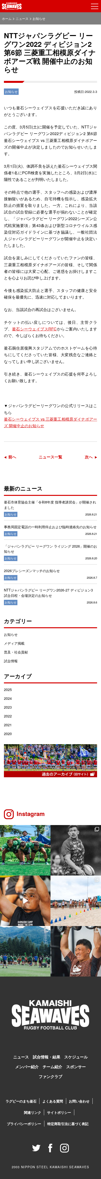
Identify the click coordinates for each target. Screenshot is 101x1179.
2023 (8, 707)
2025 (8, 689)
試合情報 (11, 660)
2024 (8, 698)
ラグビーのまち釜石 (21, 1101)
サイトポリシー (59, 1112)
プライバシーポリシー (24, 1123)
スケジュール (76, 1057)
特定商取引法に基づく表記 (67, 1123)
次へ (89, 457)
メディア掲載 (14, 643)
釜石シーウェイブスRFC (34, 329)
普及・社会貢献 (16, 651)
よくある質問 (52, 1101)
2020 (8, 733)
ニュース (21, 1057)
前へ (12, 457)
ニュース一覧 (50, 457)
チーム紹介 (52, 1066)
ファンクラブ (50, 1076)
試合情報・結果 (46, 1057)
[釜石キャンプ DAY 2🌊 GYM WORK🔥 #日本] (75, 951)
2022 (8, 715)
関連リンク (32, 1112)
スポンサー (76, 1066)
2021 (8, 724)
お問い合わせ (79, 1101)
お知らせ (11, 634)
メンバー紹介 (27, 1066)
